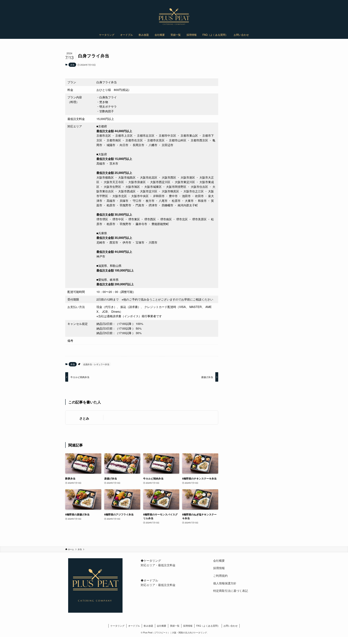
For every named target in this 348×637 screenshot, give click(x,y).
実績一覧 (174, 625)
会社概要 (219, 560)
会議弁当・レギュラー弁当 (96, 364)
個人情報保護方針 (224, 583)
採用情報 (219, 568)
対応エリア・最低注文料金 (158, 565)
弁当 (72, 64)
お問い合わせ (230, 625)
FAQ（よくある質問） (208, 625)
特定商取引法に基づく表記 (230, 591)
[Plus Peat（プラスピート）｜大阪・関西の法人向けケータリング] (174, 17)
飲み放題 (148, 625)
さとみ (84, 418)
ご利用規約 (220, 575)
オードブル (134, 625)
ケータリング (117, 625)
